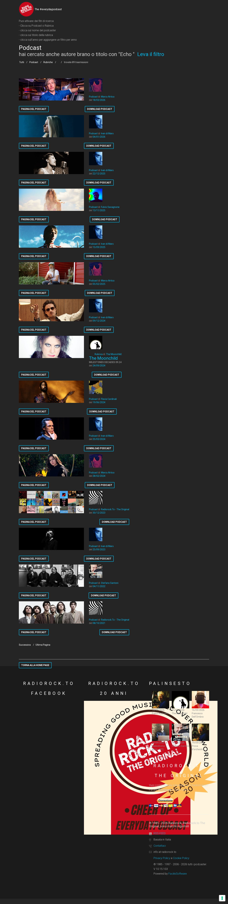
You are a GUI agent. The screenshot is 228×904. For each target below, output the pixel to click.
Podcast (33, 62)
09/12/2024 (99, 320)
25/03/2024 (99, 439)
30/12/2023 (99, 512)
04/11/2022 (99, 586)
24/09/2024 (99, 365)
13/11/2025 (99, 210)
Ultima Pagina (43, 644)
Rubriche (48, 62)
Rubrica (99, 354)
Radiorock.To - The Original (115, 509)
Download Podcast (99, 109)
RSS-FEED (160, 833)
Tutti (21, 62)
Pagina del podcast (33, 109)
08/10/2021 (99, 623)
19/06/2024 (99, 402)
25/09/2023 (99, 549)
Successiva (25, 644)
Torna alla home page (35, 665)
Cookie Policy (181, 858)
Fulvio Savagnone (110, 207)
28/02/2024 (99, 476)
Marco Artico (108, 96)
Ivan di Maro (107, 133)
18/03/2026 (99, 100)
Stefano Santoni (109, 583)
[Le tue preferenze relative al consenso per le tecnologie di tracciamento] (222, 898)
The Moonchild (114, 354)
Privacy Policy (162, 858)
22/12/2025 (99, 173)
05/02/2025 (99, 284)
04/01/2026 (99, 136)
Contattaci (160, 845)
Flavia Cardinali (109, 399)
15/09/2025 (99, 247)
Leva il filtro (150, 54)
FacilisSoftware (177, 873)
